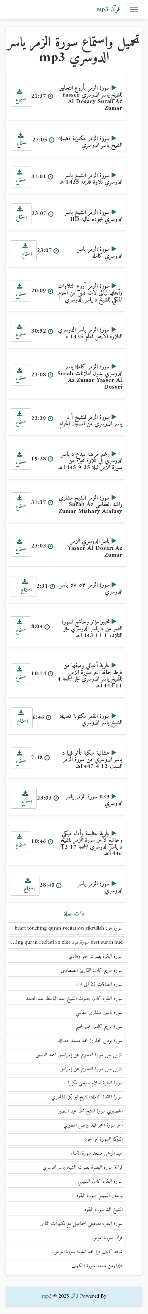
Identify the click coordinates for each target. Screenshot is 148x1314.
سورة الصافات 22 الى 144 (98, 984)
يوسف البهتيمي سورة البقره (99, 1195)
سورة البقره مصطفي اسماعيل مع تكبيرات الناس (81, 1223)
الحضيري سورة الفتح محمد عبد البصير (90, 1111)
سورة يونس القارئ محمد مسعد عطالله (90, 1041)
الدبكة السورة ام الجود (104, 1139)
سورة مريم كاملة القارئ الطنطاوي (92, 970)
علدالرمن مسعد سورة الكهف (97, 1266)
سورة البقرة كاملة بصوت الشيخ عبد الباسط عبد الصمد (74, 998)
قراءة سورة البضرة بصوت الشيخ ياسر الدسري (83, 1167)
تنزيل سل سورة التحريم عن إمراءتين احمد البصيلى (79, 1055)
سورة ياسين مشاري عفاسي (99, 1012)
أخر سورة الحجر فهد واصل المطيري (93, 1125)
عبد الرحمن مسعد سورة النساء (97, 1153)
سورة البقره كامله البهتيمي (100, 1181)
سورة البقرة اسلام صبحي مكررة (95, 1083)
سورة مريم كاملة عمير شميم (99, 1027)
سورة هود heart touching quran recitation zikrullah (69, 928)
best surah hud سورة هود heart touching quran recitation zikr (65, 942)
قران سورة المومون (106, 1238)
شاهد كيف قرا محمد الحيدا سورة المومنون (87, 1252)
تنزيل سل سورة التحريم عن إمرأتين (91, 1069)
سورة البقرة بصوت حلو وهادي (95, 956)
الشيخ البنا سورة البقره (103, 1209)
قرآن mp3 (108, 9)
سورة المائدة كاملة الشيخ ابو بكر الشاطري (87, 1097)
